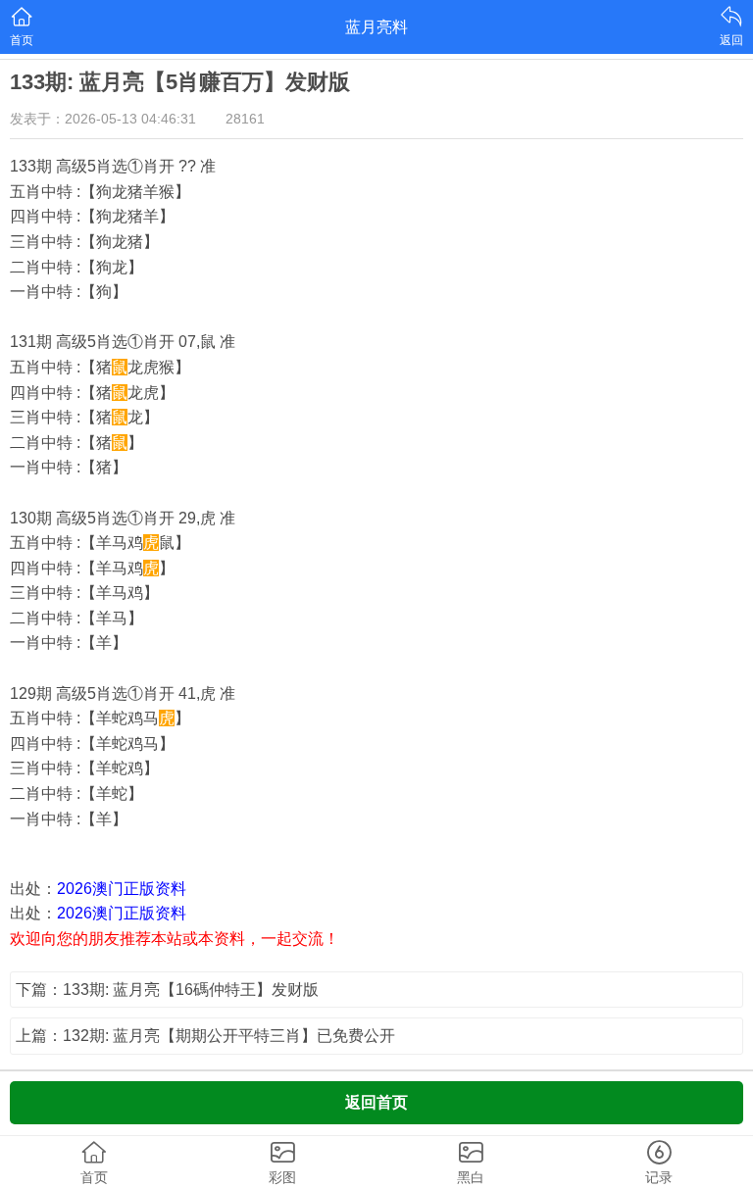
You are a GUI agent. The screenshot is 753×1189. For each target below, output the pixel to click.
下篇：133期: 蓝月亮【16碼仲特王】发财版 (167, 989)
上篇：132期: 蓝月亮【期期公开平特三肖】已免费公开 (205, 1035)
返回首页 (376, 1102)
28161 (245, 118)
